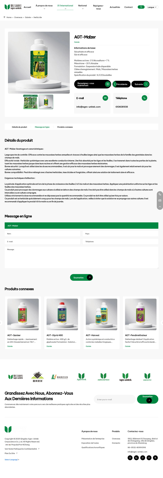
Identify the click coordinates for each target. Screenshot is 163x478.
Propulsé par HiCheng (20, 444)
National (82, 5)
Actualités (115, 6)
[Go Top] (159, 206)
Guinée (28, 17)
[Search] (141, 7)
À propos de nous (44, 5)
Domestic (116, 442)
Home (9, 17)
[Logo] (16, 377)
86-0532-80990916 (137, 447)
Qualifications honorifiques (93, 447)
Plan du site (10, 453)
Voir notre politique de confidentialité (21, 448)
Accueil (27, 6)
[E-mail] (159, 200)
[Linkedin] (136, 457)
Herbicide (37, 17)
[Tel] (159, 194)
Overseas (18, 17)
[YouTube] (149, 457)
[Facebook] (142, 457)
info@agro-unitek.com (137, 451)
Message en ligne (42, 126)
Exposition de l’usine (90, 442)
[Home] (13, 6)
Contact (128, 6)
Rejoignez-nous (98, 7)
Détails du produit (19, 126)
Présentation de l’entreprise (93, 438)
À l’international (65, 5)
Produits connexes (65, 126)
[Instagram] (130, 457)
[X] (155, 457)
